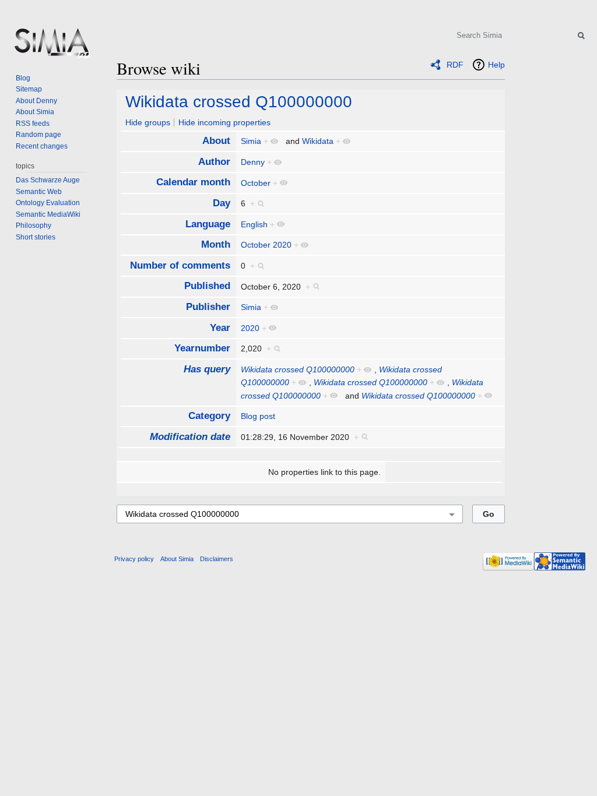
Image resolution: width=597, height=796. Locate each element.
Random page (38, 135)
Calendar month (193, 182)
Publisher (208, 306)
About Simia (35, 112)
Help (496, 64)
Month (215, 244)
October (256, 183)
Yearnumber (202, 348)
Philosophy (33, 225)
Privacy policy (134, 558)
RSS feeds (33, 123)
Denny (253, 162)
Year (220, 327)
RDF (455, 64)
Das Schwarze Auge (48, 180)
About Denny (36, 101)
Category (209, 415)
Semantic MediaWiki (48, 214)
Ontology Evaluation (48, 203)
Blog (23, 78)
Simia (251, 141)
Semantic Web (39, 192)
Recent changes (42, 146)
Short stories (35, 237)
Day (221, 203)
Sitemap (29, 89)
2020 (250, 328)
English (254, 224)
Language (207, 224)
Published (207, 285)
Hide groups (147, 122)
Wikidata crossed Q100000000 (238, 102)
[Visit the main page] (51, 46)
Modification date (190, 436)
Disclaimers (216, 558)
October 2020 (266, 244)
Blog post (258, 416)
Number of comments (180, 265)
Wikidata (317, 141)
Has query (207, 369)
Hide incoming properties (224, 122)
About (216, 140)
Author (214, 161)
